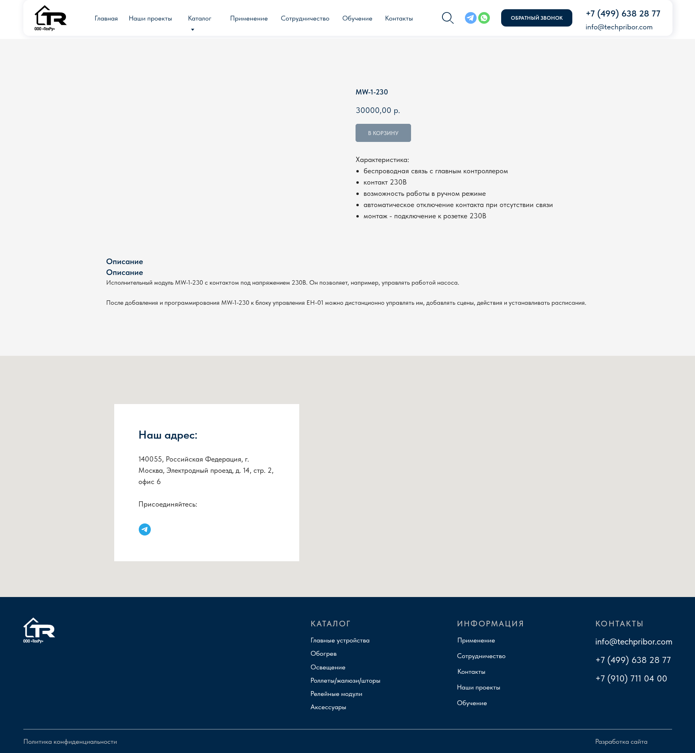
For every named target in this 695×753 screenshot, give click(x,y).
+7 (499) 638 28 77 (633, 660)
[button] (536, 18)
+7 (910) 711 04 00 (631, 678)
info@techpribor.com (633, 641)
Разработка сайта (621, 741)
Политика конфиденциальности (70, 741)
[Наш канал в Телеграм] (145, 529)
